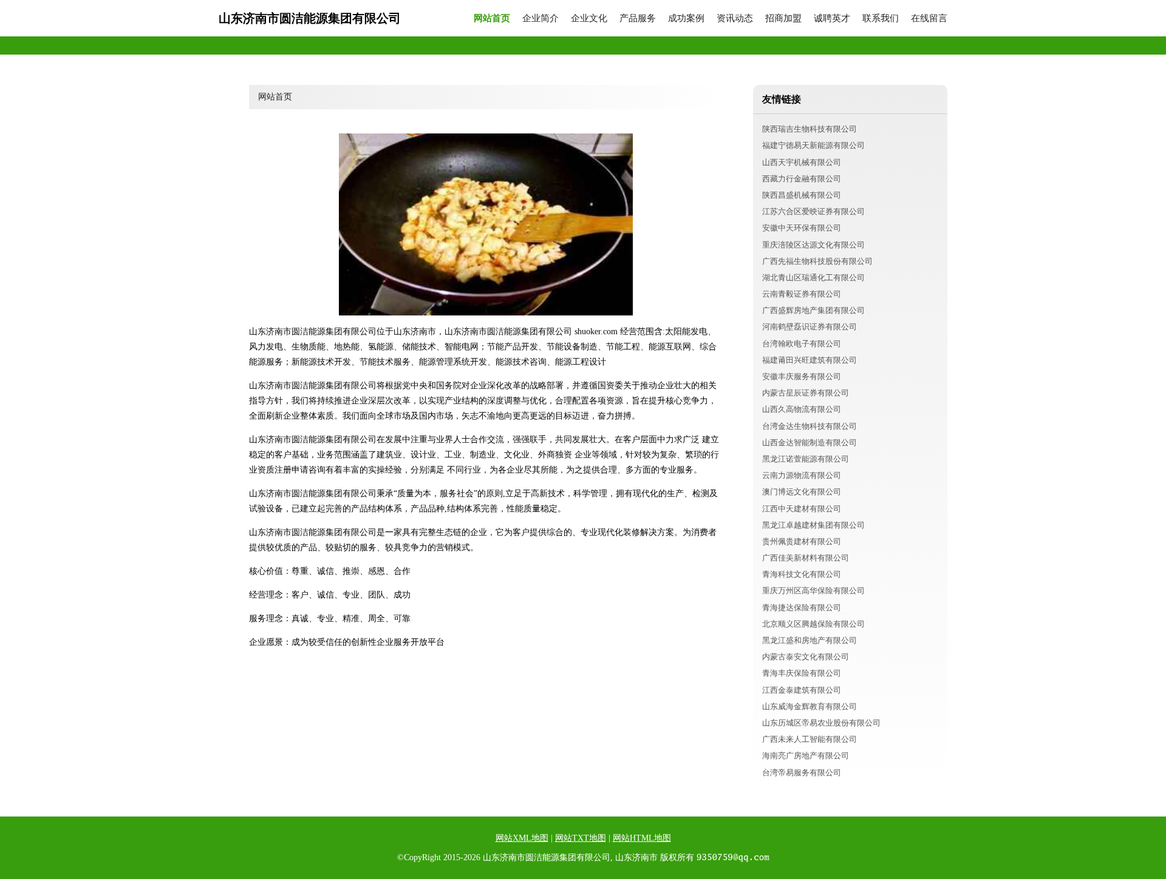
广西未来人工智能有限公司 (809, 739)
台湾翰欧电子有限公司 (801, 343)
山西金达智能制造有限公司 (809, 442)
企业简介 (540, 18)
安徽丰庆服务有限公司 (801, 376)
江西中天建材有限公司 (801, 508)
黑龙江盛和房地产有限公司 (809, 640)
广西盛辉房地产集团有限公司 (813, 310)
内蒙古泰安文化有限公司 (805, 656)
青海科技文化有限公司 (801, 574)
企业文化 (589, 18)
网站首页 (492, 18)
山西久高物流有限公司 (801, 409)
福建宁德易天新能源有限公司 (813, 145)
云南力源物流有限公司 (801, 475)
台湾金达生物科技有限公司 (809, 426)
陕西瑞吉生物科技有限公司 (809, 128)
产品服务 (637, 18)
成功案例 (686, 18)
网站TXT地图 (580, 838)
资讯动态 (735, 18)
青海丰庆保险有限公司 (801, 673)
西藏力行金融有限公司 (801, 178)
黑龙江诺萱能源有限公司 (805, 458)
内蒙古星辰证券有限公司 (805, 392)
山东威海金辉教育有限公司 (809, 706)
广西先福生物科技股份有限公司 (817, 261)
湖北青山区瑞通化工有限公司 (813, 277)
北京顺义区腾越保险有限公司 (813, 623)
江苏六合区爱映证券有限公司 (813, 211)
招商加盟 (783, 18)
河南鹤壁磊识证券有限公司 (809, 326)
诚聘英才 (832, 18)
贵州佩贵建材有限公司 (801, 541)
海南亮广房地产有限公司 (805, 755)
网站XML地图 (522, 838)
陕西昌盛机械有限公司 (801, 195)
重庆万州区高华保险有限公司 (813, 590)
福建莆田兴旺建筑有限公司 (809, 360)
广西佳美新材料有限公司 (805, 557)
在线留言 (929, 18)
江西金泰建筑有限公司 (801, 690)
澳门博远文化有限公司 (801, 491)
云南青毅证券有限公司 (801, 293)
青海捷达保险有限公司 (801, 607)
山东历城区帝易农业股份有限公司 (821, 722)
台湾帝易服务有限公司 (801, 772)
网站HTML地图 (642, 838)
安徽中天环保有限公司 (801, 227)
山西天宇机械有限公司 (801, 162)
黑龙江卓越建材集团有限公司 (813, 525)
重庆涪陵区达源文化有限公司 (813, 244)
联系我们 (880, 18)
